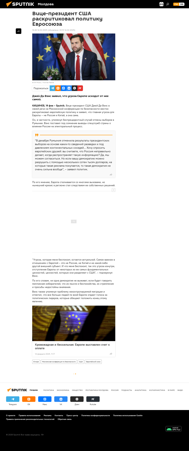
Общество (77, 390)
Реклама (47, 415)
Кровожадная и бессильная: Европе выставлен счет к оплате (72, 346)
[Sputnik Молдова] (21, 7)
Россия (115, 390)
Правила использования (29, 415)
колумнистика (157, 390)
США (81, 362)
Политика (48, 390)
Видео (181, 390)
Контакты (59, 415)
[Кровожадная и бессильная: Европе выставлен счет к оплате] (73, 323)
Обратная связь (65, 419)
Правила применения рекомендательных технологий (30, 419)
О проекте (10, 415)
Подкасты (126, 390)
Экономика (63, 390)
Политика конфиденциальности (95, 415)
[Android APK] (173, 429)
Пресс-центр (72, 415)
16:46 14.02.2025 (39, 30)
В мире (36, 362)
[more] (111, 174)
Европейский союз (93, 362)
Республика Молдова (97, 390)
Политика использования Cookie (128, 415)
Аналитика (140, 390)
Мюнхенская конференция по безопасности (59, 362)
